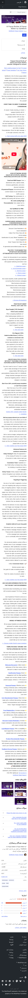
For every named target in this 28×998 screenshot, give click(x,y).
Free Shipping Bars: (9, 710)
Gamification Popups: (14, 673)
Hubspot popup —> (20, 275)
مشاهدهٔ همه (4, 916)
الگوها (11, 944)
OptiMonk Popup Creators (16, 31)
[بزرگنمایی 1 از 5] (24, 784)
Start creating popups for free (12, 68)
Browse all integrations (20, 300)
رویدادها (11, 952)
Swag (11, 957)
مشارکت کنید (9, 949)
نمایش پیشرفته (23, 890)
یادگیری (25, 949)
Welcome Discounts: (11, 665)
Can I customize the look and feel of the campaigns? (19, 818)
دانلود (24, 35)
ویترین (11, 937)
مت (25, 965)
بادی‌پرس (23, 970)
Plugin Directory (23, 6)
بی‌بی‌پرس (23, 968)
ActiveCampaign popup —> (18, 268)
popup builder (5, 886)
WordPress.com (21, 962)
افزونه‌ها (11, 942)
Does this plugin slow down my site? (16, 813)
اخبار (25, 939)
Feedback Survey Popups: (9, 749)
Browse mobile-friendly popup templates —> (14, 643)
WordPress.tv (22, 957)
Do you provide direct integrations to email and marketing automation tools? (19, 830)
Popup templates (11, 70)
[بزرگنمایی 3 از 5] (24, 792)
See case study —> (18, 329)
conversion (11, 880)
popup (3, 883)
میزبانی (25, 942)
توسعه (23, 48)
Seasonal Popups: (11, 685)
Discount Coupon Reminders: (11, 720)
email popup (5, 880)
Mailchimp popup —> (20, 266)
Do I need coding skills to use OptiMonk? (20, 823)
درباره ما (24, 937)
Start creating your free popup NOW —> (16, 445)
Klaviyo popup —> (21, 273)
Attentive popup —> (20, 271)
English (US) (4, 876)
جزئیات (23, 41)
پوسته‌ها (11, 939)
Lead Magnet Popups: (8, 728)
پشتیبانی (23, 52)
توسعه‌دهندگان (23, 955)
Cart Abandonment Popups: (10, 698)
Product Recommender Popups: (15, 739)
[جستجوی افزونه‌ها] (10, 12)
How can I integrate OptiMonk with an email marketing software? (17, 836)
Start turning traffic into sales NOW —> (16, 136)
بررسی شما (24, 916)
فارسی (21, 977)
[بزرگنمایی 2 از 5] (11, 784)
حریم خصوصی (23, 944)
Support (24, 72)
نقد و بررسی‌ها (21, 45)
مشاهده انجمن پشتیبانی (21, 927)
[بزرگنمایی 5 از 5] (24, 800)
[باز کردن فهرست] (2, 2)
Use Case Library (22, 70)
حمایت (11, 955)
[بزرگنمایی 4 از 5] (11, 792)
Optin (7, 883)
